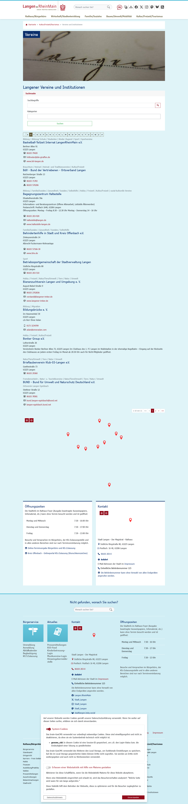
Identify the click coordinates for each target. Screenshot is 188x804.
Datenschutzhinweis (55, 797)
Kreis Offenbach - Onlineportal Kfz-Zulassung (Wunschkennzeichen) (57, 553)
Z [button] (98, 135)
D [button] (37, 135)
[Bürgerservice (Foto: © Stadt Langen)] (33, 633)
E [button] (40, 135)
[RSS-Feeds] (162, 7)
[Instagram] (146, 7)
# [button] (102, 135)
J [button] (56, 135)
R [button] (79, 135)
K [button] (59, 135)
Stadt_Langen (81, 699)
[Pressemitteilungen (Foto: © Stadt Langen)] (57, 633)
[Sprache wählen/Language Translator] (125, 7)
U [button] (88, 135)
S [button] (82, 135)
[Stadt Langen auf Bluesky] (157, 7)
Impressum (129, 564)
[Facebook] (136, 7)
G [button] (46, 135)
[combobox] (94, 116)
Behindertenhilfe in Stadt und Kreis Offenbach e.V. (53, 233)
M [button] (65, 135)
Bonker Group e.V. (34, 338)
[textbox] (33, 116)
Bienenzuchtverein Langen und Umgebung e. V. (52, 281)
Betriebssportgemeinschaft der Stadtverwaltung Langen (57, 262)
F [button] (43, 135)
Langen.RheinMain (83, 695)
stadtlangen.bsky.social (85, 713)
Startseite (32, 24)
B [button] (30, 135)
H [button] (50, 135)
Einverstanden (133, 797)
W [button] (95, 135)
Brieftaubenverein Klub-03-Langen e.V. (46, 362)
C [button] (34, 135)
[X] (141, 7)
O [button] (72, 135)
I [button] (53, 135)
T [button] (85, 135)
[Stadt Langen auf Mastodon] (151, 7)
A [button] (27, 135)
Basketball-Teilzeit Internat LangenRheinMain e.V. (52, 142)
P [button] (75, 135)
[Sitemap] (131, 7)
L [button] (62, 135)
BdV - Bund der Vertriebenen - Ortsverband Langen (54, 170)
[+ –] (94, 455)
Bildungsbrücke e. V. (35, 309)
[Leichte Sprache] (119, 7)
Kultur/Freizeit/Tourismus (49, 24)
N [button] (69, 135)
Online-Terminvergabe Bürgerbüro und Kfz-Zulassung (51, 548)
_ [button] (24, 135)
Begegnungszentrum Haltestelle (42, 194)
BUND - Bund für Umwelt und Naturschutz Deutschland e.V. (59, 382)
